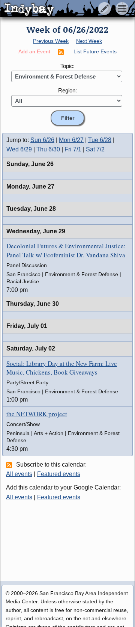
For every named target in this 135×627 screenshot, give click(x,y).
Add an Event (34, 51)
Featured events (58, 474)
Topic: (67, 66)
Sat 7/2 (95, 149)
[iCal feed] (10, 464)
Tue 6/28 (99, 140)
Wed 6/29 (19, 149)
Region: (67, 90)
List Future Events (95, 51)
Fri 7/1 (72, 149)
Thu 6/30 (48, 149)
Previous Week (51, 41)
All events (19, 474)
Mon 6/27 (71, 140)
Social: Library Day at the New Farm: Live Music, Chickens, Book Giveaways (61, 368)
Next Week (89, 41)
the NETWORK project (36, 413)
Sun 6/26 (42, 140)
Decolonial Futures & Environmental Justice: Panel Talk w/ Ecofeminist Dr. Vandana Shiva (66, 250)
